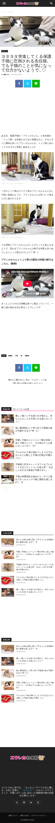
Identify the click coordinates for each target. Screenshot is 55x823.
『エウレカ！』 (28, 790)
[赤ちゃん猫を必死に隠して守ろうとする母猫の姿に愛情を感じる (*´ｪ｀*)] (7, 542)
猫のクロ (6, 74)
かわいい (11, 12)
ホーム (3, 12)
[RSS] (31, 802)
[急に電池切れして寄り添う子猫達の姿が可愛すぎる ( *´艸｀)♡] (7, 430)
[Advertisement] (27, 109)
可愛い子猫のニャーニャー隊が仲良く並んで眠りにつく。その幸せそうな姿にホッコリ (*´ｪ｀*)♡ (33, 443)
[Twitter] (27, 83)
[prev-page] (2, 488)
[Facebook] (19, 83)
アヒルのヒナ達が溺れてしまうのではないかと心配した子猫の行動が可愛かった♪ (33, 455)
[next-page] (7, 488)
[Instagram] (24, 802)
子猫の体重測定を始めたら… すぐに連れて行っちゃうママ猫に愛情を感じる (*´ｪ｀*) (33, 479)
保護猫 (10, 356)
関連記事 (6, 409)
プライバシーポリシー (38, 815)
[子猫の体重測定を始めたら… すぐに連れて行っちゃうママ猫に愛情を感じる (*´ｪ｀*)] (7, 479)
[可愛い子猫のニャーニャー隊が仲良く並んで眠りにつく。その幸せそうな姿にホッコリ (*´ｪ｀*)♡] (7, 443)
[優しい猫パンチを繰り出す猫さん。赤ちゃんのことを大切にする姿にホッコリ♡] (7, 418)
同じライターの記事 (21, 409)
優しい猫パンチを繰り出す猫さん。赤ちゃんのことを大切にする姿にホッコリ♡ (33, 418)
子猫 (16, 356)
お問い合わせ (24, 815)
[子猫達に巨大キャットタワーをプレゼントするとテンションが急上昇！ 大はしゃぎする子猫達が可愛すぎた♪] (7, 467)
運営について (13, 815)
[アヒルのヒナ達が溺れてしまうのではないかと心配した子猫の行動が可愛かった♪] (7, 455)
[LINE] (36, 83)
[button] (4, 3)
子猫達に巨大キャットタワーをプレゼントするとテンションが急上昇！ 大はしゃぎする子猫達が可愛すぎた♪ (34, 467)
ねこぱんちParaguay (15, 183)
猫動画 (27, 356)
